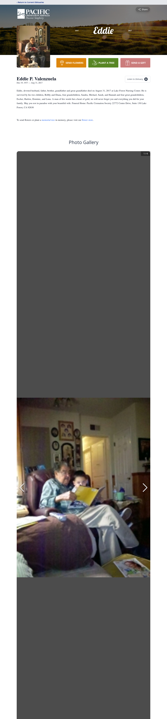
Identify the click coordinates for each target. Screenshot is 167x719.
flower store (87, 119)
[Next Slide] (145, 487)
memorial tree (48, 119)
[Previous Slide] (22, 487)
